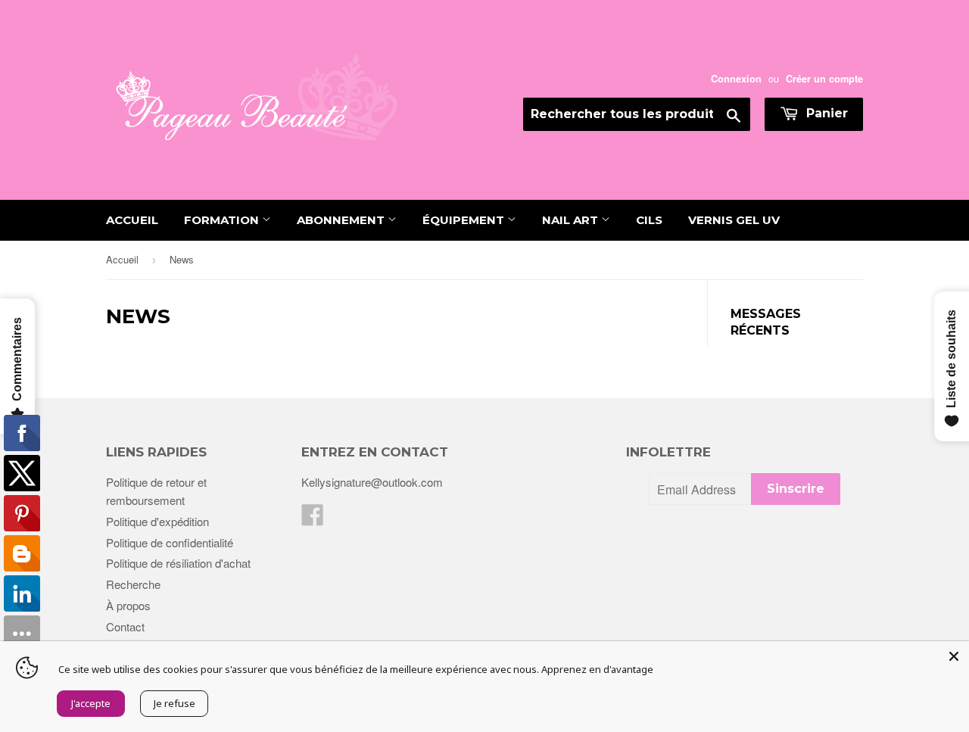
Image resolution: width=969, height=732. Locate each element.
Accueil (132, 220)
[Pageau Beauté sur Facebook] (312, 519)
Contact (125, 626)
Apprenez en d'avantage (597, 669)
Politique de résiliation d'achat (178, 563)
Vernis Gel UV (734, 220)
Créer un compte (824, 79)
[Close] (953, 656)
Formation (223, 220)
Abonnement (342, 220)
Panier (825, 113)
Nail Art (571, 220)
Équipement (464, 220)
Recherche (133, 584)
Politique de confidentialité (169, 542)
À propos (128, 605)
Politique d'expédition (157, 521)
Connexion (736, 79)
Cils (649, 220)
